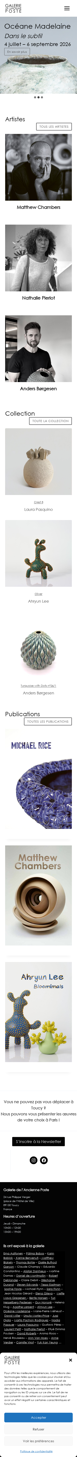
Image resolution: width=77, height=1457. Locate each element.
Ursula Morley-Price (36, 1315)
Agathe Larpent (23, 1307)
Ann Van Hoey (38, 1338)
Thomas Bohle (25, 1262)
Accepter (38, 1417)
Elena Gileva (44, 1293)
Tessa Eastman (50, 1284)
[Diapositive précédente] (59, 85)
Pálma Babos (35, 1253)
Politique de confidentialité (36, 1451)
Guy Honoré (43, 1302)
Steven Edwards (27, 1284)
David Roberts (26, 1333)
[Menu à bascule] (67, 8)
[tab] (35, 97)
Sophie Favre (13, 1289)
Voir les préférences (38, 1441)
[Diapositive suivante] (70, 85)
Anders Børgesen (38, 388)
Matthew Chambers (38, 207)
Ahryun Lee (44, 1307)
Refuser (38, 1429)
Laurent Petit (12, 1329)
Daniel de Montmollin (31, 1275)
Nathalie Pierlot (38, 298)
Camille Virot (25, 1342)
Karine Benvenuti (26, 1258)
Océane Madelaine (16, 1311)
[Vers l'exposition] (38, 461)
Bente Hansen (38, 1298)
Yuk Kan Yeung (47, 1342)
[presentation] (38, 167)
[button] (70, 1360)
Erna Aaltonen (13, 1253)
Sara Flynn (53, 1289)
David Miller (12, 1315)
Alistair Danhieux (34, 1271)
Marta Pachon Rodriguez (31, 1320)
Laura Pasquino (28, 1324)
